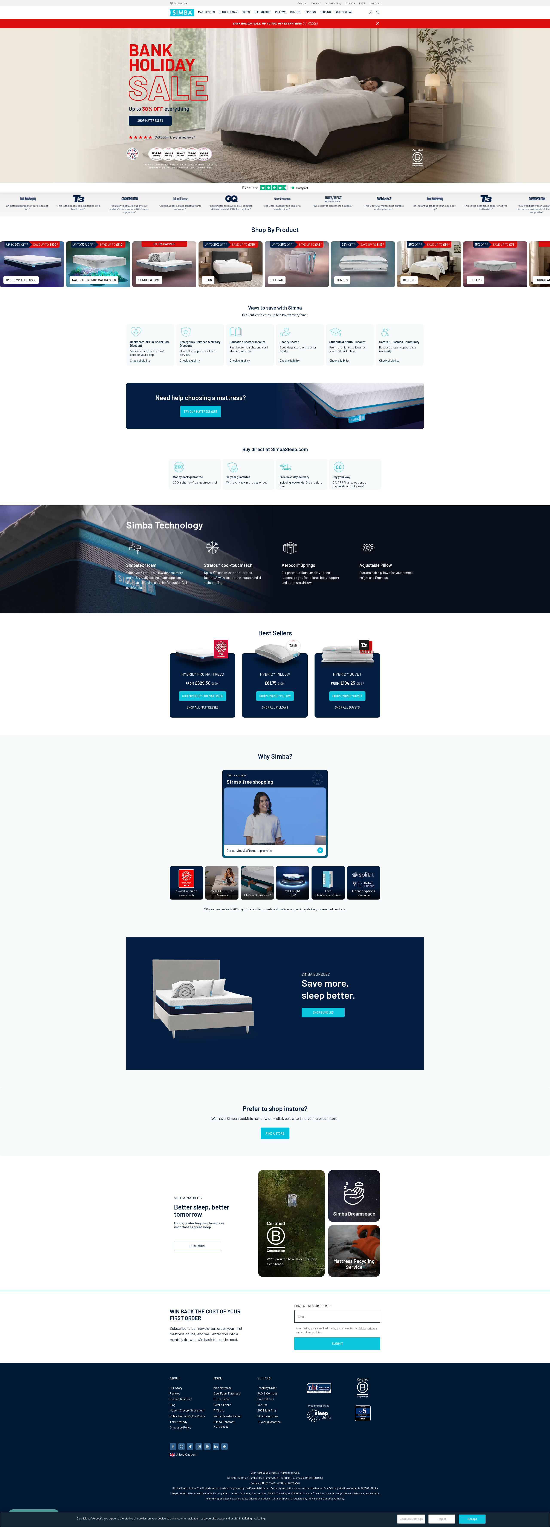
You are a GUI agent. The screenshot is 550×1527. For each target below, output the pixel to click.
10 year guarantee (269, 1422)
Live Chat (375, 3)
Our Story (176, 1388)
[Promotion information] (304, 23)
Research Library (181, 1399)
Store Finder (222, 1399)
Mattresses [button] (206, 12)
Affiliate (219, 1410)
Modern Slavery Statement (187, 1410)
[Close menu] (377, 23)
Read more (198, 1246)
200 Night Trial (267, 1410)
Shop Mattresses (150, 120)
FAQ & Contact (267, 1393)
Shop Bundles (323, 1012)
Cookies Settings (411, 1519)
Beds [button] (246, 12)
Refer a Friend (222, 1405)
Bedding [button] (325, 12)
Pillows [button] (280, 12)
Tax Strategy (178, 1422)
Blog (173, 1405)
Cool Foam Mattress (227, 1393)
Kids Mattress (223, 1388)
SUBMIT (337, 1343)
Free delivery (265, 1399)
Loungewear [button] (344, 12)
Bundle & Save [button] (229, 12)
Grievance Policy (180, 1427)
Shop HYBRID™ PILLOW (275, 696)
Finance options (267, 1416)
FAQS (362, 3)
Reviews (316, 3)
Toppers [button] (310, 12)
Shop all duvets (347, 707)
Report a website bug (227, 1416)
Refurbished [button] (262, 12)
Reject (442, 1519)
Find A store (275, 1133)
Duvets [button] (295, 12)
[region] (275, 1519)
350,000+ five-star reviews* (174, 137)
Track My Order (267, 1388)
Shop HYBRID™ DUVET (347, 696)
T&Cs (313, 23)
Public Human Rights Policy (187, 1416)
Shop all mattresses (202, 707)
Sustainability (333, 3)
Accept (472, 1519)
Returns (262, 1405)
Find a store (181, 3)
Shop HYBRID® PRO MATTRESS (202, 696)
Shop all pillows (275, 707)
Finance (350, 3)
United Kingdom (186, 1454)
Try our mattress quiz (200, 411)
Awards (302, 3)
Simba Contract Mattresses (224, 1424)
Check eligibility (140, 360)
